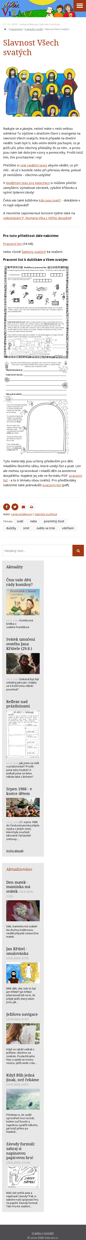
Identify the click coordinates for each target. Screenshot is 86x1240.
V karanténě (16, 29)
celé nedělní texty (33, 165)
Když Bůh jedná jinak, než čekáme (22, 1077)
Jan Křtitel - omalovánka (17, 951)
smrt (26, 528)
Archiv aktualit (14, 851)
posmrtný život (54, 521)
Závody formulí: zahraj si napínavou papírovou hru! (20, 1150)
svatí (20, 521)
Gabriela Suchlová (49, 24)
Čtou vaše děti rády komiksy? (19, 582)
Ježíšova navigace (22, 1014)
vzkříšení (68, 528)
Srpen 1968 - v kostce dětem (19, 791)
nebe (33, 521)
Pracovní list (12, 244)
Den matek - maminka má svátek (18, 887)
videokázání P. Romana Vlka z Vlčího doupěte (37, 218)
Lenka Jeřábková (28, 24)
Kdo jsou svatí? (50, 200)
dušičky (11, 528)
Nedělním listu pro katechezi (28, 183)
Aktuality (14, 566)
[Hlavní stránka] (5, 29)
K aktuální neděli (34, 29)
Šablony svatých (34, 252)
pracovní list (51, 485)
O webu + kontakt (43, 1233)
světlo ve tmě (46, 528)
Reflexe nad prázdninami (18, 704)
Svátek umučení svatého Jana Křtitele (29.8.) (20, 644)
